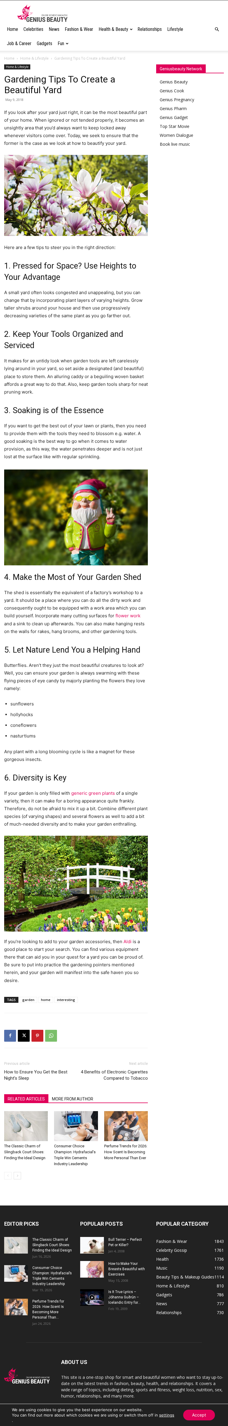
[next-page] (17, 1175)
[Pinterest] (37, 1036)
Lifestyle (175, 29)
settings (166, 1415)
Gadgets (44, 43)
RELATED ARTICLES (26, 1099)
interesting (66, 999)
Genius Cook (172, 90)
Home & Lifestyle (34, 58)
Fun (61, 43)
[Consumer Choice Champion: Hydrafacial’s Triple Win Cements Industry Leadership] (76, 1126)
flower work (127, 615)
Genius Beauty (174, 82)
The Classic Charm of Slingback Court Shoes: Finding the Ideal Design (24, 1152)
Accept (199, 1414)
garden (28, 999)
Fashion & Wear (79, 29)
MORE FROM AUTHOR (72, 1099)
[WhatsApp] (51, 1036)
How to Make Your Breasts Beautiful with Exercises (126, 1269)
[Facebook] (10, 1036)
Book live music (175, 144)
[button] (217, 29)
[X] (24, 1036)
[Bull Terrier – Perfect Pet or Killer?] (92, 1245)
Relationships (149, 29)
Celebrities (33, 29)
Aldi (128, 941)
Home (12, 29)
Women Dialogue (176, 135)
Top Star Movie (174, 126)
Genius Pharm (173, 108)
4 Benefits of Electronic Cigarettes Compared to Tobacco (114, 1075)
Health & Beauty (113, 29)
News (54, 29)
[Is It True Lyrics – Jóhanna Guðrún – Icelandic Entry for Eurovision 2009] (92, 1297)
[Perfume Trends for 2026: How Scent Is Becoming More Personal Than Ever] (126, 1126)
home (45, 999)
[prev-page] (8, 1175)
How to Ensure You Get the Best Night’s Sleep (35, 1075)
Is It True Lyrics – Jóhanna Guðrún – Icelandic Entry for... (124, 1297)
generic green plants (93, 793)
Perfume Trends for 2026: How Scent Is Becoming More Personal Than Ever (125, 1152)
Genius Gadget (174, 117)
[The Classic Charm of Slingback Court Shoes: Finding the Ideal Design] (26, 1126)
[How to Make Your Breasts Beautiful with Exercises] (92, 1269)
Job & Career (19, 43)
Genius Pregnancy (177, 99)
